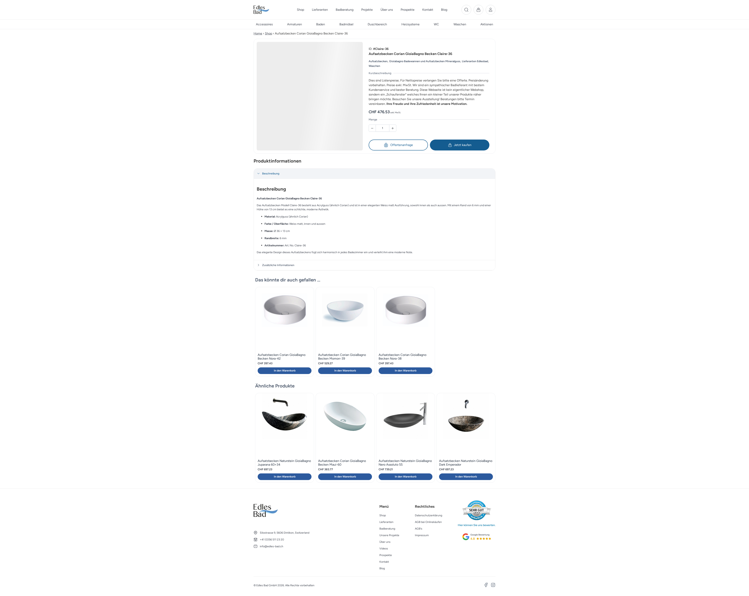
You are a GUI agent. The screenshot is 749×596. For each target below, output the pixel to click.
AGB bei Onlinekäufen (428, 522)
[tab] (374, 174)
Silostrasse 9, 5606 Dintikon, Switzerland (284, 532)
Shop (268, 33)
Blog (382, 568)
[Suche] (466, 10)
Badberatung (387, 528)
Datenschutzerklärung (428, 515)
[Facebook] (486, 585)
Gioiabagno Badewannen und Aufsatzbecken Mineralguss (424, 61)
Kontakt (384, 561)
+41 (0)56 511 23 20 (272, 539)
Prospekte (385, 555)
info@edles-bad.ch (271, 546)
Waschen (374, 66)
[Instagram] (493, 585)
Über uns (384, 542)
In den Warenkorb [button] (285, 370)
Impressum (422, 535)
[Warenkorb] (478, 10)
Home (258, 33)
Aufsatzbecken (378, 61)
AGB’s (418, 528)
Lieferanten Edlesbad (475, 61)
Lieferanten (386, 522)
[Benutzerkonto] (490, 10)
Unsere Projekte (389, 535)
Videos (383, 548)
